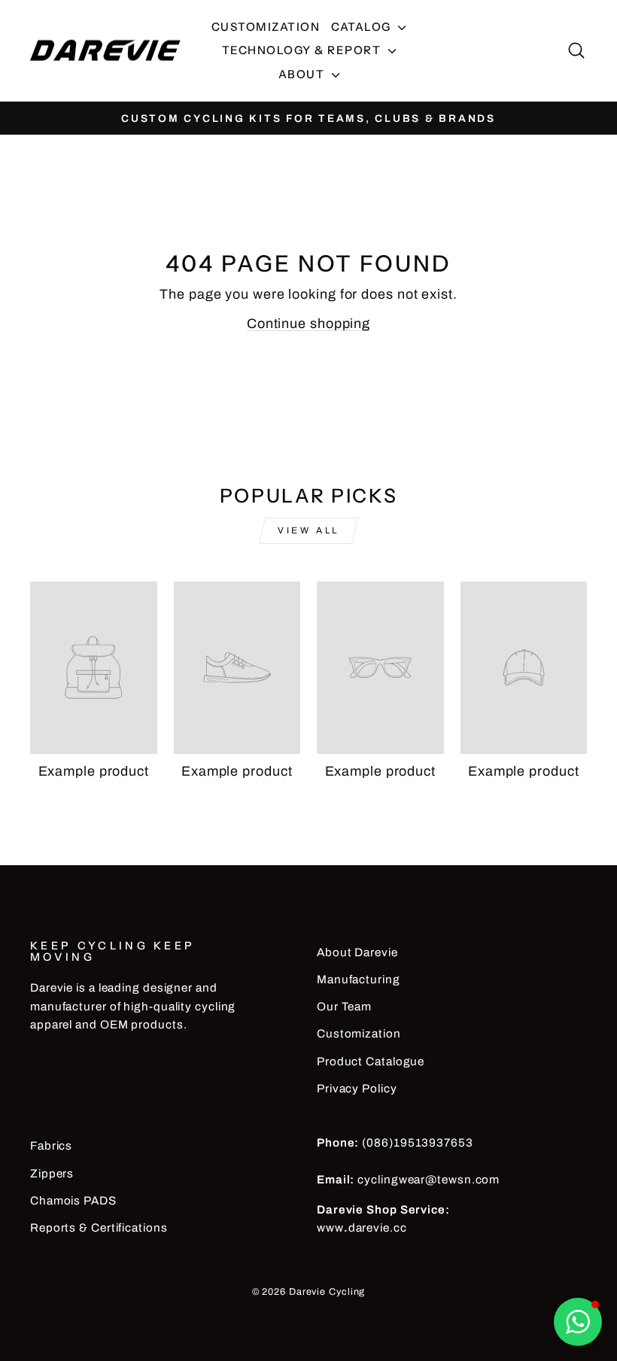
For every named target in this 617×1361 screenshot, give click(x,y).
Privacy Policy (357, 1089)
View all (308, 530)
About (303, 74)
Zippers (52, 1174)
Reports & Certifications (99, 1228)
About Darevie (357, 952)
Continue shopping (308, 323)
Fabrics (51, 1146)
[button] (578, 1322)
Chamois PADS (73, 1201)
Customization (266, 27)
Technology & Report (303, 50)
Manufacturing (358, 980)
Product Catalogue (370, 1062)
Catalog (362, 27)
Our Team (344, 1007)
